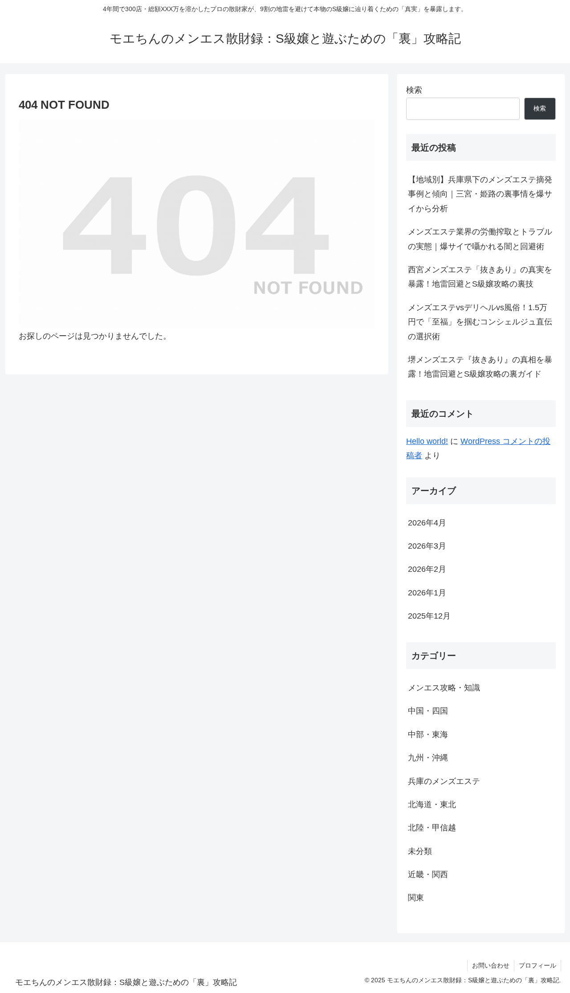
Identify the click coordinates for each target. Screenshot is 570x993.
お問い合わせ (490, 965)
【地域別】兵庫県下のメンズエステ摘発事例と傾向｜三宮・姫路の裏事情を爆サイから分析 (480, 194)
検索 (414, 90)
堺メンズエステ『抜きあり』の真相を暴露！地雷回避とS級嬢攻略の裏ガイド (480, 366)
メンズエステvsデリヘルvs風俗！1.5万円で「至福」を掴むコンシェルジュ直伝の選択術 (480, 322)
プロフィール (537, 965)
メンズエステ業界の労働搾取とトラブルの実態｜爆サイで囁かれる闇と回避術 (480, 238)
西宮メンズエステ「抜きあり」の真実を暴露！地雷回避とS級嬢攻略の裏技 (480, 276)
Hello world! (427, 441)
